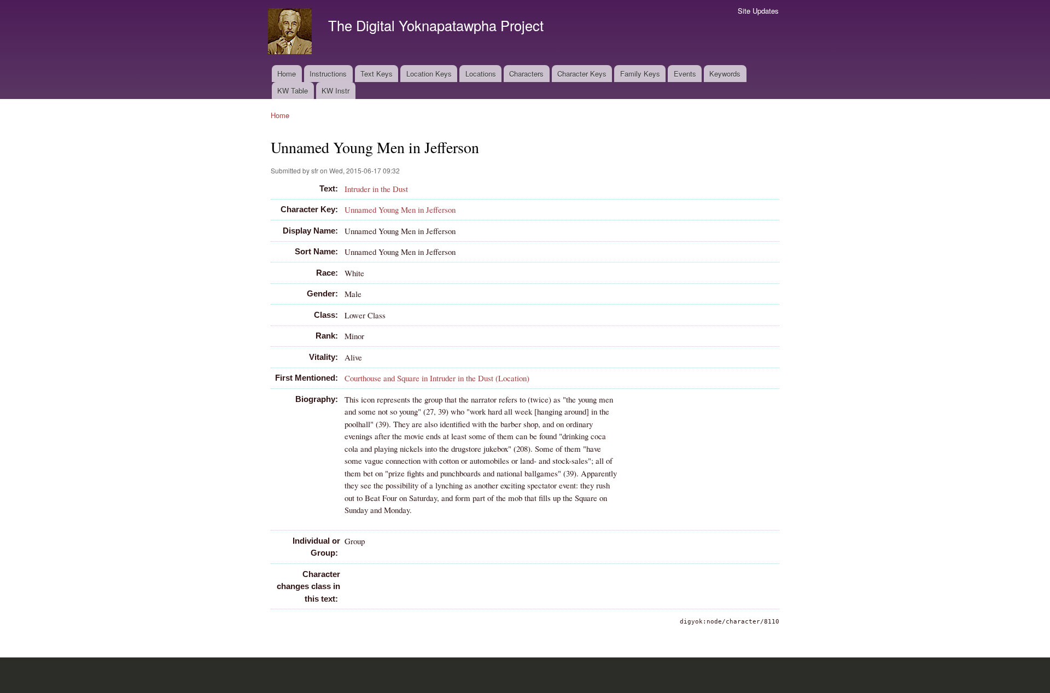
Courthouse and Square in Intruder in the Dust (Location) (437, 377)
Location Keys (429, 73)
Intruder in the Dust (376, 188)
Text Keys (376, 73)
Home (286, 73)
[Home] (291, 32)
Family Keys (640, 73)
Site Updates (758, 10)
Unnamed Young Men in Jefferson (400, 209)
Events (685, 73)
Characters (526, 73)
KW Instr (335, 90)
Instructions (328, 73)
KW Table (292, 90)
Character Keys (581, 73)
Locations (480, 73)
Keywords (724, 73)
